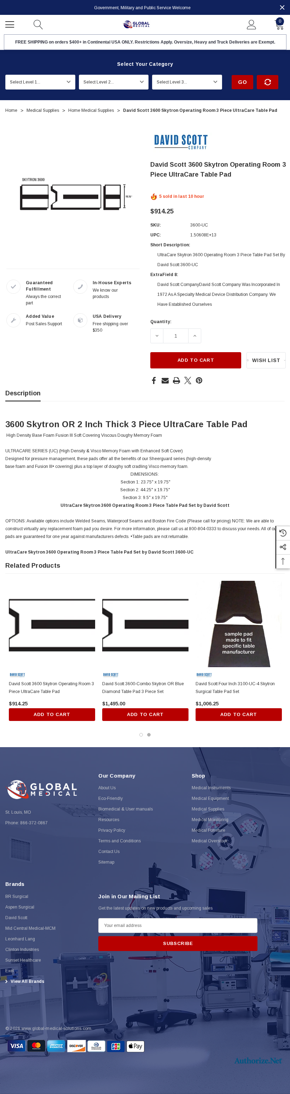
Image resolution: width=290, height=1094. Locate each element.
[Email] (165, 380)
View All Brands (27, 981)
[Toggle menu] (10, 23)
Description (23, 393)
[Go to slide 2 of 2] (149, 735)
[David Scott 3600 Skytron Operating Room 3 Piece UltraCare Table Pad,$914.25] (52, 624)
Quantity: (161, 321)
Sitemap (106, 862)
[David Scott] (181, 142)
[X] (187, 380)
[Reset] (267, 82)
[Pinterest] (199, 380)
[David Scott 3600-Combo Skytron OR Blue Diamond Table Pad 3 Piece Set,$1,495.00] (145, 624)
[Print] (176, 380)
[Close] (282, 7)
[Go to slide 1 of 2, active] (141, 735)
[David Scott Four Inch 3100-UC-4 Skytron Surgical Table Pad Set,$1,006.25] (239, 624)
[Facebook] (153, 380)
